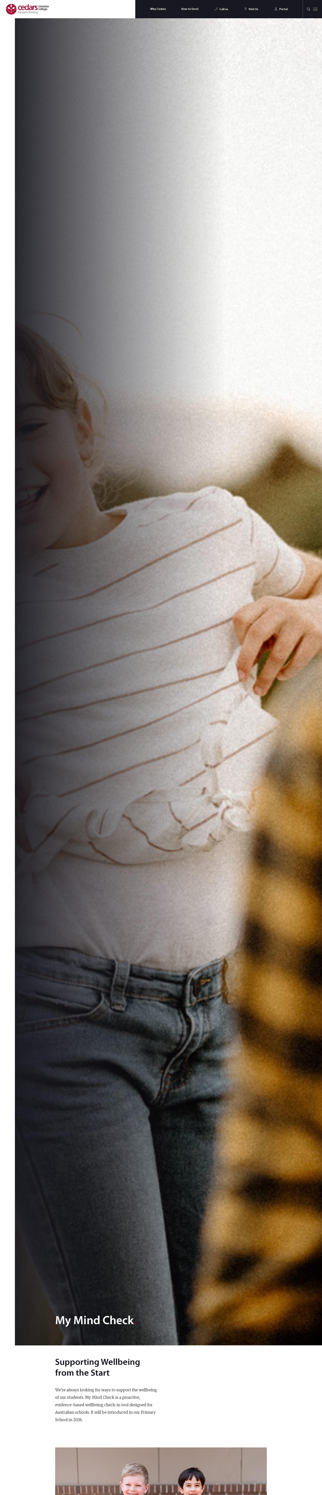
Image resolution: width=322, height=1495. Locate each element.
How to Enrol (189, 9)
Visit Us (253, 9)
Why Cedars (158, 9)
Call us (224, 9)
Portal (283, 9)
